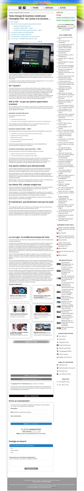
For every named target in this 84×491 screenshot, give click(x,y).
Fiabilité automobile (65, 348)
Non (12, 452)
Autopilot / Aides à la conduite (21, 12)
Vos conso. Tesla (63, 385)
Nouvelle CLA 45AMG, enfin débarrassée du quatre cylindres (66, 102)
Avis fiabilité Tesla (64, 382)
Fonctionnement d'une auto (67, 368)
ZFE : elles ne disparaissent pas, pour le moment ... (66, 188)
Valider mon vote (31, 468)
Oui (12, 448)
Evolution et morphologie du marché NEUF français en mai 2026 (66, 166)
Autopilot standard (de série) (22, 26)
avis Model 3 (62, 240)
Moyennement (14, 450)
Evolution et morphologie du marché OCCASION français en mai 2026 (65, 161)
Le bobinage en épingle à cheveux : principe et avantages (19, 333)
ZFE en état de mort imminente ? (64, 41)
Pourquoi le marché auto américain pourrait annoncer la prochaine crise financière (66, 71)
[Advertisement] (31, 225)
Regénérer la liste (31, 342)
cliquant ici (54, 487)
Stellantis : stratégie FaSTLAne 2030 (64, 184)
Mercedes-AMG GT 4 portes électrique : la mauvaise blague (66, 206)
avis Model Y (62, 233)
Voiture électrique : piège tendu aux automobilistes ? (42, 296)
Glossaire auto (63, 371)
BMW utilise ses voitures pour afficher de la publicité (66, 93)
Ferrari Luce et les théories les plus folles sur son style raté (66, 144)
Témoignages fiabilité (65, 351)
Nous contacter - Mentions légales (42, 481)
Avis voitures (62, 336)
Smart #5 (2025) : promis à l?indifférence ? (65, 55)
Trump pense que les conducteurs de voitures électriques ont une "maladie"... (65, 89)
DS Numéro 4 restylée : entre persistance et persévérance (64, 51)
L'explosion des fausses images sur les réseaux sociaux (65, 135)
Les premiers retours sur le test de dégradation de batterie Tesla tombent (66, 46)
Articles (11, 12)
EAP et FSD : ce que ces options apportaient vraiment (26, 24)
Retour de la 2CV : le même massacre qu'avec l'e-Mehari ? (66, 193)
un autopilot (26, 108)
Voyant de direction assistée (41, 314)
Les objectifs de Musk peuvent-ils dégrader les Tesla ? (65, 149)
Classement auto (64, 342)
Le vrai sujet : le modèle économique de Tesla (24, 38)
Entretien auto (63, 365)
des (32, 396)
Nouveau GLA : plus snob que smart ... (66, 302)
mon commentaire (31, 424)
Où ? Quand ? (15, 22)
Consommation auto (65, 345)
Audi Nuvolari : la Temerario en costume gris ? (66, 139)
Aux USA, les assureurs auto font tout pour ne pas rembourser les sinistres (66, 77)
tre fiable (37, 246)
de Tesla (46, 81)
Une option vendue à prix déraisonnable (22, 32)
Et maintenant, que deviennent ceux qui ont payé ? (25, 36)
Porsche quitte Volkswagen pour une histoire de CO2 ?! (66, 66)
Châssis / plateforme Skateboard (19, 314)
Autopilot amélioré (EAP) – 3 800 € (23, 28)
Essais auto (62, 339)
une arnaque (32, 280)
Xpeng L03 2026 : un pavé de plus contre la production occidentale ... (66, 115)
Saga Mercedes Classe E (40, 332)
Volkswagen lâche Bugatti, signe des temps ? (65, 219)
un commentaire (31, 375)
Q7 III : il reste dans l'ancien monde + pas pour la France (66, 131)
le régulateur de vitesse (16, 121)
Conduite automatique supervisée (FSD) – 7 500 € (27, 30)
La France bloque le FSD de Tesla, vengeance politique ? (66, 106)
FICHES (35, 8)
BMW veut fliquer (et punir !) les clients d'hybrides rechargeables (66, 177)
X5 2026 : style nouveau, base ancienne (65, 123)
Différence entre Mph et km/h (18, 295)
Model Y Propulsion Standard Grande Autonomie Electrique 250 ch (66, 229)
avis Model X (62, 255)
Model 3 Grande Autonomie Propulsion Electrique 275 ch (66, 236)
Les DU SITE (31, 379)
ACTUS (63, 8)
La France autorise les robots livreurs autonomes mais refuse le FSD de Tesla (66, 82)
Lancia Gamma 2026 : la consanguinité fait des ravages (65, 171)
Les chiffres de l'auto (65, 374)
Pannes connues (63, 354)
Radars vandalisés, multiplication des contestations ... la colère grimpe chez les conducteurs (65, 200)
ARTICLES (49, 8)
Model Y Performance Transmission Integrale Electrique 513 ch (65, 244)
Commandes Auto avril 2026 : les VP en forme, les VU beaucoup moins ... (66, 211)
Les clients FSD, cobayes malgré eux (21, 34)
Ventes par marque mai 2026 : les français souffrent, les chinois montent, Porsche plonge (66, 155)
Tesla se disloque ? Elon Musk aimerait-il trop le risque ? (65, 110)
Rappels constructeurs (65, 357)
